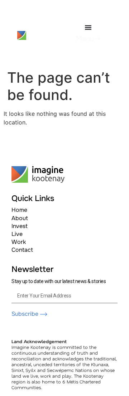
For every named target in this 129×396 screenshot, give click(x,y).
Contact (22, 249)
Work (18, 241)
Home (19, 209)
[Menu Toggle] (88, 27)
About (19, 218)
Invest (19, 226)
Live (17, 234)
